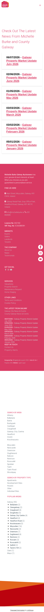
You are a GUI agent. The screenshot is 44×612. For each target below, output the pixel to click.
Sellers (7, 236)
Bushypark (11, 423)
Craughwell (11, 429)
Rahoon (10, 456)
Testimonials (9, 255)
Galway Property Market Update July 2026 (21, 61)
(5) (15, 513)
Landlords (8, 239)
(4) (15, 510)
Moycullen (11, 445)
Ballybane (11, 418)
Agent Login (21, 363)
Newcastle (11, 448)
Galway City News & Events (15, 311)
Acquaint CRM (24, 360)
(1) (10, 550)
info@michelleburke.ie (15, 212)
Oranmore (11, 450)
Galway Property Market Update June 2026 (21, 77)
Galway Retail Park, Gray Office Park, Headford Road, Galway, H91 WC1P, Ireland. (20, 204)
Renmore (11, 459)
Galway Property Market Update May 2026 (21, 94)
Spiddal (10, 464)
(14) (16, 526)
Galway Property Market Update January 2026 (21, 145)
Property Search (11, 287)
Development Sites (14, 483)
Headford (11, 434)
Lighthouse (30, 610)
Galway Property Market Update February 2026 (21, 128)
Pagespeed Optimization (17, 610)
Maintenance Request (13, 289)
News (7, 253)
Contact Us (9, 347)
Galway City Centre (15, 431)
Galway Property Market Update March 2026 (21, 111)
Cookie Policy (10, 303)
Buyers (7, 234)
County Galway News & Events (17, 314)
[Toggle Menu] (40, 5)
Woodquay (11, 472)
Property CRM (9, 363)
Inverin (9, 437)
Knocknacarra (12, 440)
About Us (8, 250)
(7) (15, 532)
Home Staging (10, 292)
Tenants (8, 242)
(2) (15, 505)
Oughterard (12, 453)
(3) (15, 529)
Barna (9, 421)
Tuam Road (11, 470)
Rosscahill (11, 461)
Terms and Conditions (13, 300)
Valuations (9, 284)
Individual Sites (13, 491)
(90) (12, 502)
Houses (10, 486)
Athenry (10, 415)
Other (9, 488)
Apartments (11, 480)
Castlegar (11, 426)
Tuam (9, 467)
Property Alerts (11, 350)
